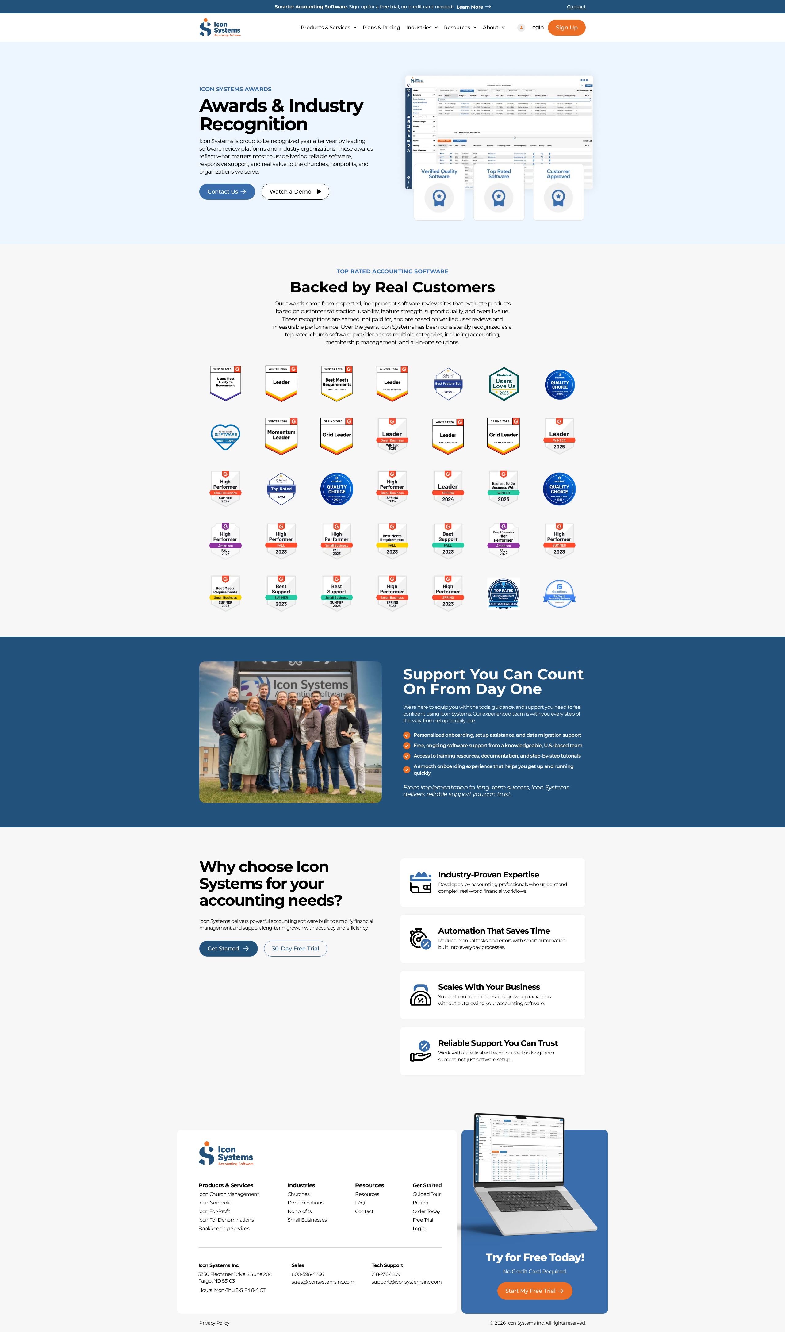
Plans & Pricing (381, 27)
